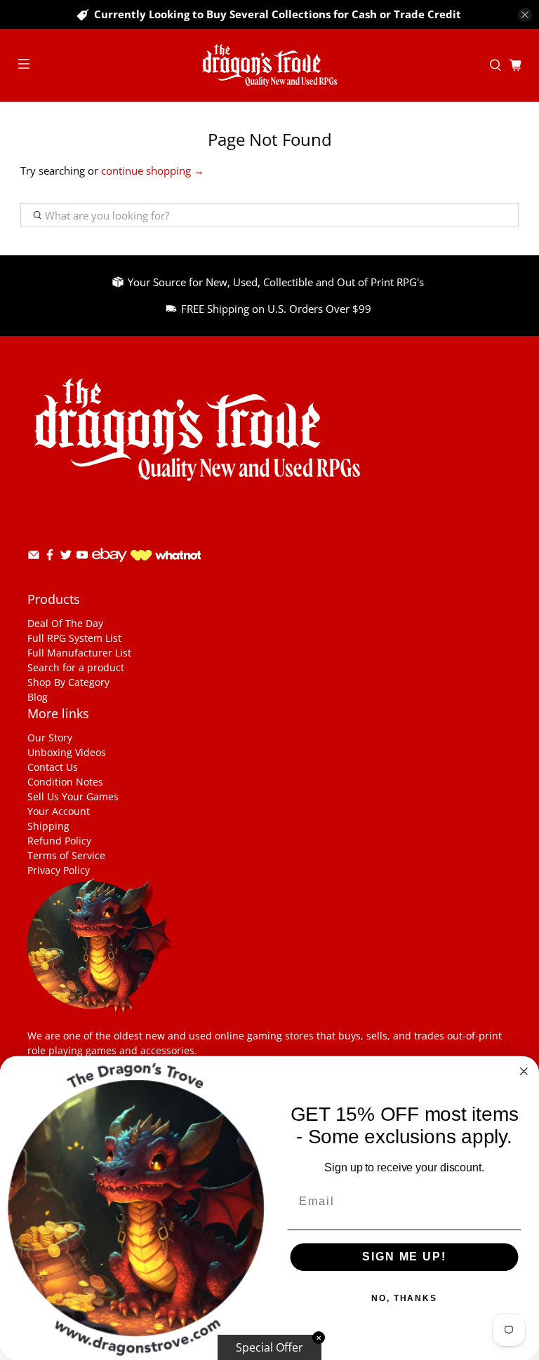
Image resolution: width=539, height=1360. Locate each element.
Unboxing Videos (66, 752)
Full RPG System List (74, 638)
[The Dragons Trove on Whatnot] (166, 556)
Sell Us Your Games (73, 796)
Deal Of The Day (65, 623)
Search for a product (75, 667)
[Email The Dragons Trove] (33, 557)
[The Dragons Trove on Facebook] (50, 557)
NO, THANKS (404, 1299)
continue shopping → (152, 170)
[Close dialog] (524, 1071)
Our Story (49, 737)
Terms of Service (66, 855)
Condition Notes (65, 781)
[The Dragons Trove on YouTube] (82, 557)
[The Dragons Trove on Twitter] (66, 557)
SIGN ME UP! (404, 1257)
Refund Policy (59, 840)
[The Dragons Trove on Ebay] (109, 568)
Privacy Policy (58, 870)
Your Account (58, 811)
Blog (37, 696)
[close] (525, 15)
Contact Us (52, 767)
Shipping (48, 826)
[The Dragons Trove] (269, 65)
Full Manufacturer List (79, 652)
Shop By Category (68, 682)
